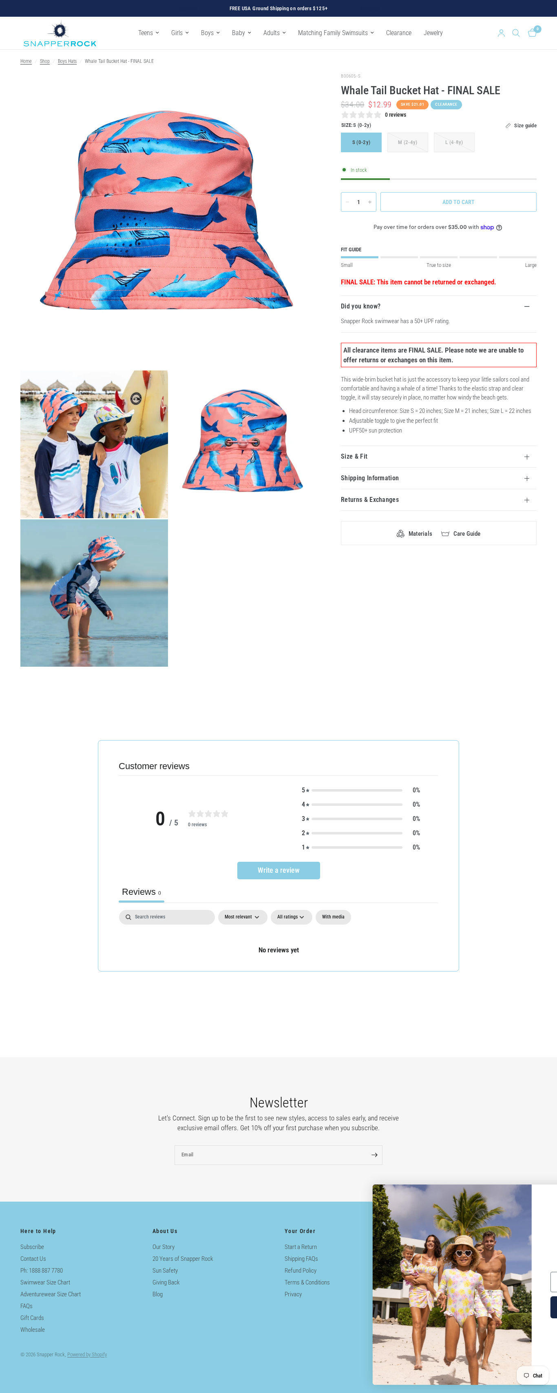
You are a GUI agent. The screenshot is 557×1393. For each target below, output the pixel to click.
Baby (238, 33)
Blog (158, 1294)
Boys (207, 33)
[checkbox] (333, 917)
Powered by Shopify (87, 1354)
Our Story (164, 1247)
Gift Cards (32, 1318)
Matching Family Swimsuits (333, 33)
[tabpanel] (278, 940)
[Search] (516, 33)
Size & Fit (354, 456)
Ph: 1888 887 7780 (41, 1270)
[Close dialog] (538, 1195)
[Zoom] (299, 90)
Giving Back (166, 1282)
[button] (361, 790)
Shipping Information (370, 478)
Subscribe (32, 1247)
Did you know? (360, 306)
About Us (165, 1231)
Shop (45, 61)
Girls (177, 33)
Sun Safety (165, 1270)
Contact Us (33, 1258)
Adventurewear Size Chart (50, 1294)
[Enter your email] (374, 1155)
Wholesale (32, 1329)
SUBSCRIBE (469, 1307)
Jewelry (433, 33)
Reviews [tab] (141, 892)
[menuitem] (148, 33)
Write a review (279, 870)
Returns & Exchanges (370, 500)
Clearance (398, 33)
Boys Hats (67, 61)
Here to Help (38, 1231)
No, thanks (469, 1358)
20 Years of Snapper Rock (183, 1258)
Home (26, 61)
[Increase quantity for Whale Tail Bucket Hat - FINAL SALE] (370, 202)
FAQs (26, 1306)
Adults (271, 33)
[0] (530, 33)
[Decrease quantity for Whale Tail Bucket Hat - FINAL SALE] (347, 202)
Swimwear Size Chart (45, 1282)
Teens (145, 33)
